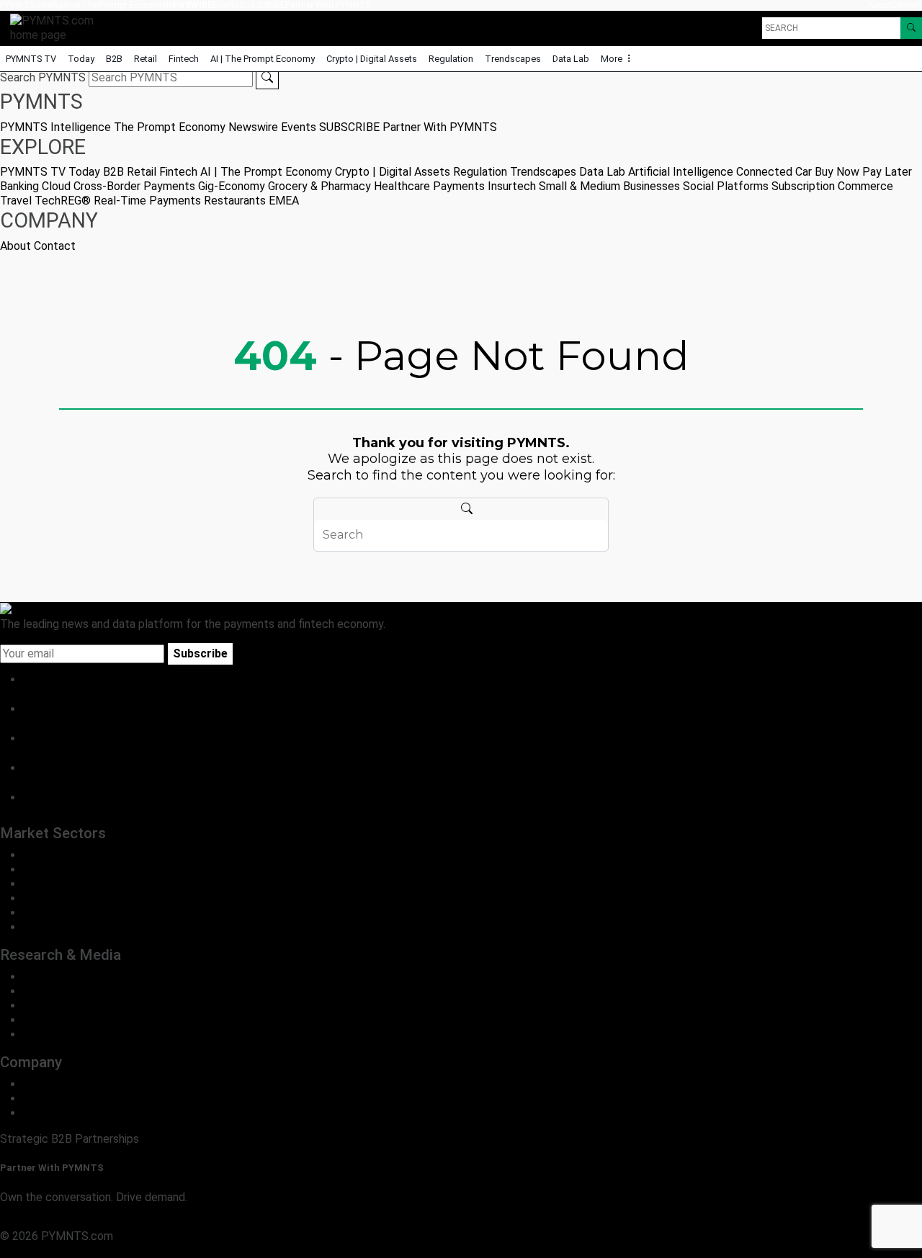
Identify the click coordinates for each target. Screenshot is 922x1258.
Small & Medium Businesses (609, 186)
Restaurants (235, 200)
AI (28, 927)
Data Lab (570, 58)
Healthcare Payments (429, 186)
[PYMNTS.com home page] (57, 27)
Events (225, 5)
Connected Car (774, 172)
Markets (44, 1005)
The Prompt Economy (123, 5)
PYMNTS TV (31, 58)
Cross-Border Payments (134, 186)
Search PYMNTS (43, 77)
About (879, 5)
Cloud (56, 186)
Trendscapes (513, 58)
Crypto (40, 913)
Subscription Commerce (832, 186)
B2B (114, 58)
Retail (145, 58)
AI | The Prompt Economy (262, 58)
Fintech (184, 58)
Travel (16, 200)
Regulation (451, 58)
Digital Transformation (79, 898)
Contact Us (52, 1098)
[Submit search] (267, 77)
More (613, 58)
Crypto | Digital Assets (371, 58)
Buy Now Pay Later (863, 172)
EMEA (284, 200)
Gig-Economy (231, 186)
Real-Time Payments (147, 200)
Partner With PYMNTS (327, 5)
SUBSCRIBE (262, 5)
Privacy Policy (36, 1250)
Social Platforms (726, 186)
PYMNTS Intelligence (40, 5)
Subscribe (200, 653)
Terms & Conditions (124, 1250)
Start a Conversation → (59, 1221)
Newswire (189, 5)
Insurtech (512, 186)
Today (81, 58)
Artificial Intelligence (680, 172)
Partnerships (55, 1113)
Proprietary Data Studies (86, 991)
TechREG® (63, 200)
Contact (906, 5)
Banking (19, 186)
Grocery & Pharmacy (319, 186)
